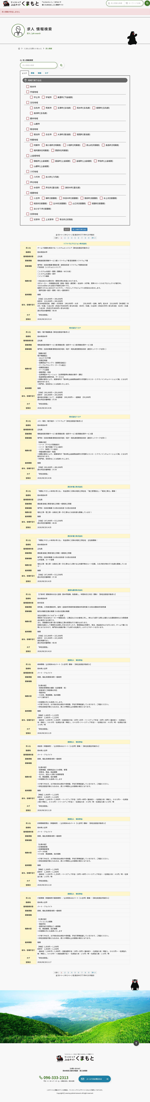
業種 (32, 73)
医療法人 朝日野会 (75, 660)
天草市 (37, 219)
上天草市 (50, 219)
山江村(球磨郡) (79, 203)
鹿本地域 (34, 118)
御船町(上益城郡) (41, 160)
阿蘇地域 (34, 139)
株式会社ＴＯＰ (75, 328)
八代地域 (34, 171)
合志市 (49, 134)
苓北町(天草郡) (66, 219)
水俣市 (37, 187)
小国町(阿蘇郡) (73, 145)
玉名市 (37, 107)
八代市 (37, 176)
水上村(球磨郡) (110, 198)
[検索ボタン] (147, 3)
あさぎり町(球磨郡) (42, 208)
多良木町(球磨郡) (70, 198)
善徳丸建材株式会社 (75, 590)
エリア (24, 73)
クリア (67, 229)
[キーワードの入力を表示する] (126, 3)
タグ (46, 73)
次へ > (94, 238)
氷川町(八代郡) (52, 176)
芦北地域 (34, 182)
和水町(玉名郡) (83, 107)
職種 (39, 73)
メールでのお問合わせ (94, 1079)
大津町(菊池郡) (64, 134)
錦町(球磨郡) (51, 198)
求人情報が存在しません (11, 12)
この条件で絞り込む (80, 229)
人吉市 (37, 198)
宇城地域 (34, 91)
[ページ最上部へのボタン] (136, 1043)
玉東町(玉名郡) (64, 107)
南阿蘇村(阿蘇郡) (41, 150)
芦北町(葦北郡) (52, 187)
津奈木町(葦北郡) (72, 187)
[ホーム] (19, 48)
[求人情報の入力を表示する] (108, 3)
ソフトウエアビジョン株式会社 (75, 243)
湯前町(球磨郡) (91, 198)
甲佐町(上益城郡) (105, 160)
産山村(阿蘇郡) (93, 145)
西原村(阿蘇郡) (62, 150)
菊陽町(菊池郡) (83, 134)
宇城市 (49, 97)
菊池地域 (34, 129)
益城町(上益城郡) (84, 160)
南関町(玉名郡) (103, 107)
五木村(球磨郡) (60, 203)
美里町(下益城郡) (65, 97)
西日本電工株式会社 (75, 487)
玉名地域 (34, 102)
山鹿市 (37, 123)
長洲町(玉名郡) (40, 113)
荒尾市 (49, 107)
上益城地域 (35, 155)
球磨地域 (34, 192)
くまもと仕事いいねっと (33, 48)
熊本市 (33, 86)
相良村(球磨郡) (40, 203)
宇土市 (37, 97)
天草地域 (34, 214)
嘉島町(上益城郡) (62, 160)
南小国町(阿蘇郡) (53, 145)
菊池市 (37, 134)
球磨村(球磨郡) (98, 203)
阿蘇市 (37, 145)
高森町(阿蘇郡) (112, 145)
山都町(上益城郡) (41, 166)
